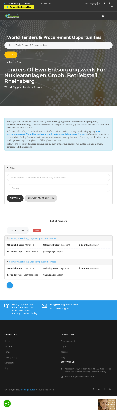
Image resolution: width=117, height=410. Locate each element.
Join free (64, 45)
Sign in (50, 45)
